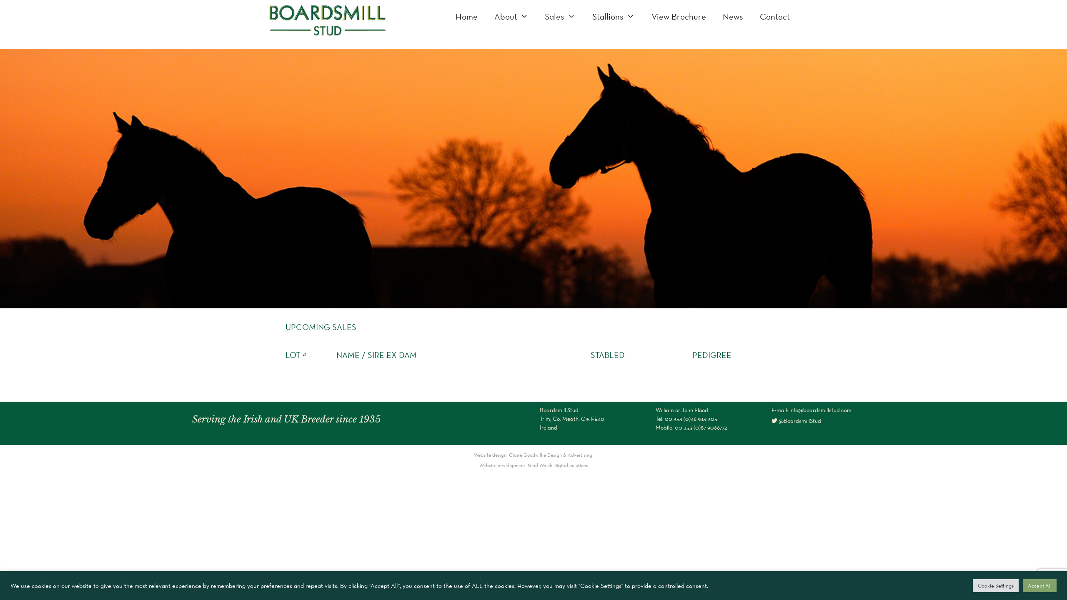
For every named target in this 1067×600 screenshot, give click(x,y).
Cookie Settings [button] (996, 585)
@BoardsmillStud (799, 421)
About (505, 16)
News (733, 16)
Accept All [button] (1040, 585)
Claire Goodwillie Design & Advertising (551, 455)
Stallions (608, 16)
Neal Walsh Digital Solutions (558, 465)
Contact (775, 16)
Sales (554, 16)
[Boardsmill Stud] (327, 19)
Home (467, 16)
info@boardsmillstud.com (820, 410)
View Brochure (678, 16)
